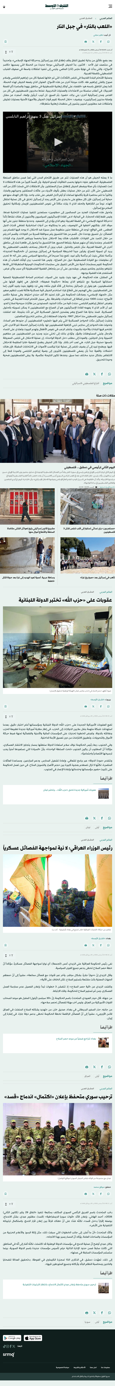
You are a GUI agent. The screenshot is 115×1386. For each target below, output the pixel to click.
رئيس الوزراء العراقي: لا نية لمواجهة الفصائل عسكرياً (57, 848)
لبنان (88, 827)
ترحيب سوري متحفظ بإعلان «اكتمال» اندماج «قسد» (58, 1096)
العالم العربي (105, 18)
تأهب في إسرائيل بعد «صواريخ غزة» (97, 577)
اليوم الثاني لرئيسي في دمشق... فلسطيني (89, 467)
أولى (97, 827)
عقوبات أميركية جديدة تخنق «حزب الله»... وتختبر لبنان (69, 789)
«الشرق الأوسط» (97, 699)
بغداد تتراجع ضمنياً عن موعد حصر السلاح (76, 1038)
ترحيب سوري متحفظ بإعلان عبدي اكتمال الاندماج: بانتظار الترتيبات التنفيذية (59, 1284)
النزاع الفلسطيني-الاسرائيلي (85, 383)
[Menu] (110, 6)
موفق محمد (99, 1186)
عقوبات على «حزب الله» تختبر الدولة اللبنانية (65, 600)
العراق (87, 1076)
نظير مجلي (98, 34)
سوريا (87, 1321)
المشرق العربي (85, 18)
